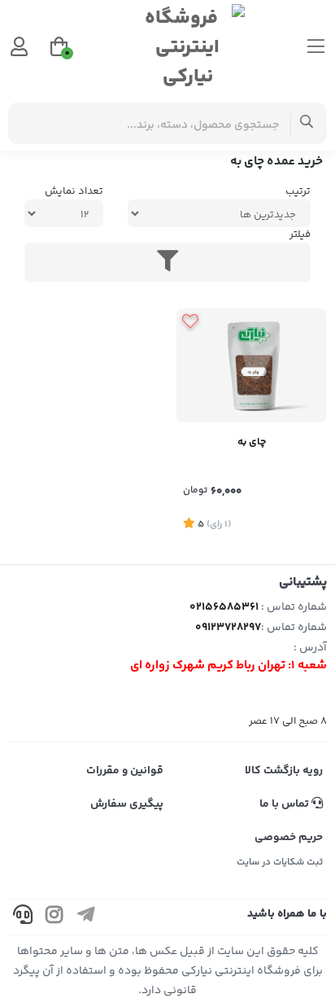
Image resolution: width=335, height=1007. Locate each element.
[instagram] (54, 917)
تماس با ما (285, 804)
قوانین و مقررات (124, 771)
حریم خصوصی (289, 838)
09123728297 (228, 628)
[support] (23, 917)
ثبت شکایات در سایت (280, 862)
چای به (251, 442)
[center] (307, 123)
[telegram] (86, 917)
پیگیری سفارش (126, 804)
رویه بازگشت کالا (284, 771)
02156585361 (224, 607)
